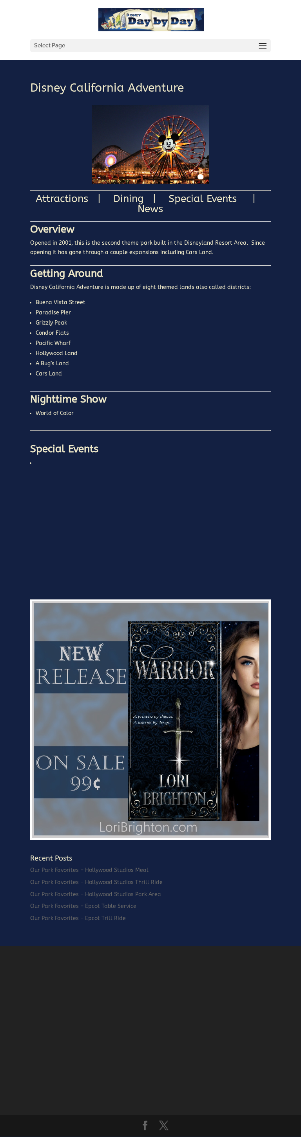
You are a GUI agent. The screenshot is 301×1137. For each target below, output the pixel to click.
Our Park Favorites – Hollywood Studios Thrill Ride (96, 882)
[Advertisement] (89, 536)
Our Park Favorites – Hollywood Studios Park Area (95, 894)
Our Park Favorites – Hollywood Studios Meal (89, 870)
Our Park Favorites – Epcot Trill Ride (78, 918)
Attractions (67, 199)
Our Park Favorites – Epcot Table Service (83, 906)
